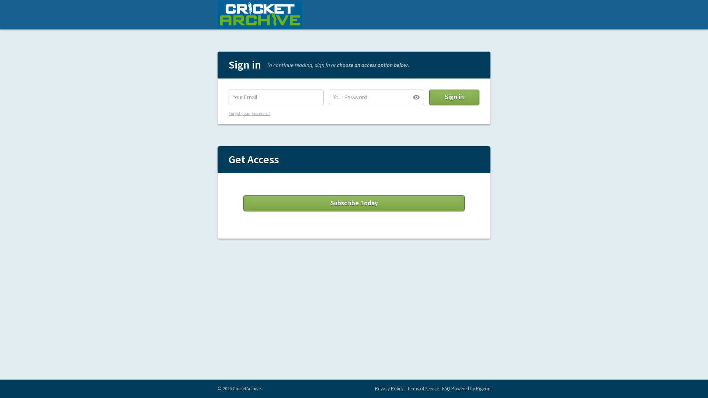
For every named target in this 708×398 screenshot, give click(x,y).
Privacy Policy (389, 388)
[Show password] (416, 97)
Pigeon (483, 388)
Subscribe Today (354, 203)
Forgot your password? (249, 114)
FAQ (446, 388)
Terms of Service (423, 388)
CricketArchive (260, 14)
